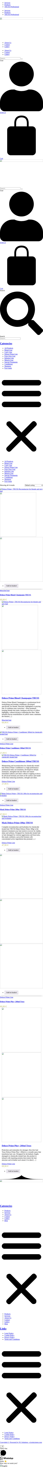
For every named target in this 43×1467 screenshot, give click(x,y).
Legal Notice (8, 1333)
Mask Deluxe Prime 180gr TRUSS (13, 809)
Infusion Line (9, 358)
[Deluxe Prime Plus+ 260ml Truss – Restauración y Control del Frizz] (21, 1051)
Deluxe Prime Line (11, 354)
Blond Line (8, 350)
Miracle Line (8, 360)
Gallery (7, 47)
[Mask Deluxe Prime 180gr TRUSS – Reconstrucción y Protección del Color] (21, 818)
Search (2, 290)
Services (7, 3)
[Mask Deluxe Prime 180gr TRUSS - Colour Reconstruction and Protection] (21, 796)
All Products (8, 348)
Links (3, 1328)
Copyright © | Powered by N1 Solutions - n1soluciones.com (21, 1442)
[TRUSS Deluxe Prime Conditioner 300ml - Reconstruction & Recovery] (21, 734)
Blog (6, 1221)
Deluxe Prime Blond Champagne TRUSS (15, 595)
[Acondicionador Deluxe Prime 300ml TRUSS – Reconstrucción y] (21, 757)
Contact (7, 45)
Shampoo (7, 366)
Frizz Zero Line (9, 356)
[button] (21, 415)
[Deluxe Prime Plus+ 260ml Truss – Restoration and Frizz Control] (21, 898)
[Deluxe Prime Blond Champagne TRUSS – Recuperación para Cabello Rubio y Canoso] (21, 604)
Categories (6, 343)
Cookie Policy (9, 1335)
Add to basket (11, 586)
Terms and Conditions (12, 1339)
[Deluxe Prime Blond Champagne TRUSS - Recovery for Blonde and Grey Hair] (21, 491)
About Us (7, 43)
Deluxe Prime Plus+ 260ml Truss (12, 1002)
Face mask (8, 368)
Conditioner (8, 364)
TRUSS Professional (11, 7)
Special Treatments (11, 362)
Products (7, 5)
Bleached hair (5, 590)
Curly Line (8, 352)
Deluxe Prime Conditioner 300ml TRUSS (15, 748)
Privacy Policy (9, 1337)
